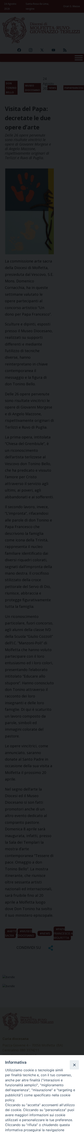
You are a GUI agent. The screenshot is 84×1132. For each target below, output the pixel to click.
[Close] (74, 1064)
